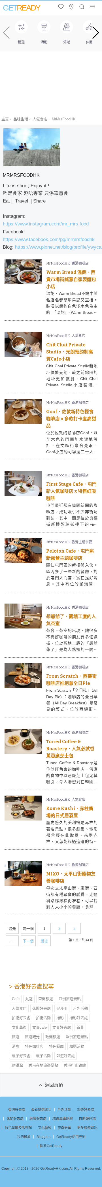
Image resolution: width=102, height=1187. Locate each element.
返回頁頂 (54, 1084)
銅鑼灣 (17, 1065)
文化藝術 (19, 1027)
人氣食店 (40, 119)
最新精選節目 (41, 1110)
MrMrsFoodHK (58, 263)
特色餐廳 (56, 1046)
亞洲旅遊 (45, 999)
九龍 (29, 999)
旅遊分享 (64, 1128)
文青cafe (39, 1027)
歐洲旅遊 (52, 1037)
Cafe (16, 999)
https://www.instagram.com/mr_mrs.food (46, 224)
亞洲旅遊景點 (70, 999)
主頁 (5, 119)
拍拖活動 (43, 1018)
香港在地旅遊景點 (43, 1065)
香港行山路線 (75, 1065)
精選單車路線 (62, 1119)
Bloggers (43, 1137)
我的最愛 (24, 1137)
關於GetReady (51, 1146)
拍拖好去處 (21, 1018)
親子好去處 (21, 1056)
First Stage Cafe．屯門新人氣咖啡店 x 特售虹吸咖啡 (71, 491)
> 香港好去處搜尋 (31, 986)
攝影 (60, 1018)
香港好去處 (16, 1110)
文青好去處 (61, 1027)
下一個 (28, 941)
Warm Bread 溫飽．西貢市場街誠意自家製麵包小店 (71, 279)
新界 (80, 1027)
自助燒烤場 (87, 1119)
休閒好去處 (41, 1008)
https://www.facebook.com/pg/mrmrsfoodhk (49, 239)
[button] (95, 32)
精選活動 (76, 1046)
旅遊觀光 (32, 1037)
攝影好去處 (78, 1018)
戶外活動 (80, 1008)
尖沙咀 (61, 1008)
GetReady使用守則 (71, 1137)
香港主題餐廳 (82, 542)
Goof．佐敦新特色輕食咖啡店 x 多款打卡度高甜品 (71, 419)
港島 (15, 1046)
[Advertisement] (51, 79)
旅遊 (15, 1037)
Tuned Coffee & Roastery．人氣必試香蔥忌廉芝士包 (70, 748)
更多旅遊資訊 (87, 1128)
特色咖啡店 (34, 1046)
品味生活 (20, 119)
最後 (44, 941)
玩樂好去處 (37, 1119)
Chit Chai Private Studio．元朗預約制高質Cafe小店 (69, 352)
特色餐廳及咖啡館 (18, 1128)
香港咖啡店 (80, 263)
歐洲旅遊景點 (77, 1037)
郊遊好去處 (65, 1056)
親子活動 (43, 1056)
